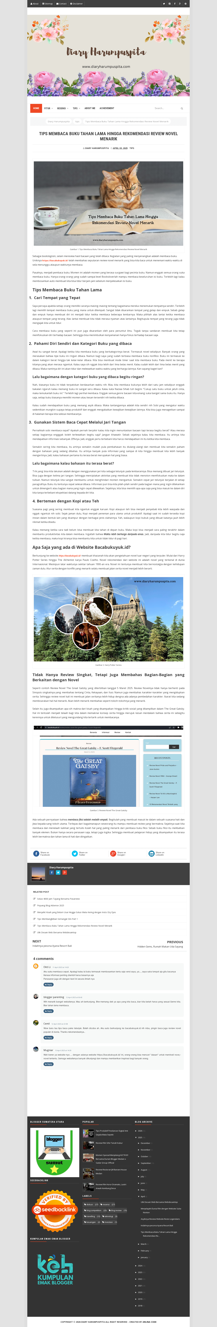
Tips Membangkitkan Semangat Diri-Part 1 (57, 919)
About (35, 3)
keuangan (91, 1222)
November (146, 1149)
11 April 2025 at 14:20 (61, 967)
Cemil (47, 1023)
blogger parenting (54, 997)
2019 (140, 1299)
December (146, 1143)
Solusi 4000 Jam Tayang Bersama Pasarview (58, 898)
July (142, 1176)
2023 (140, 1272)
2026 (140, 1130)
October (145, 1156)
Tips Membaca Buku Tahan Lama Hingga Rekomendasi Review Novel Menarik (74, 925)
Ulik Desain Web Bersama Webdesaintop (56, 932)
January (144, 1257)
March (144, 1244)
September (146, 1163)
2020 (140, 1292)
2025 (140, 1137)
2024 (140, 1265)
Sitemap (48, 3)
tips (131, 148)
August (144, 1169)
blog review (116, 1210)
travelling (91, 1216)
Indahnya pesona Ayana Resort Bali (52, 945)
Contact (62, 3)
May (143, 1189)
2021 (140, 1285)
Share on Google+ (121, 853)
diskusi (90, 1204)
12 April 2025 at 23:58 (60, 1024)
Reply (49, 984)
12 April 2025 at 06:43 (74, 997)
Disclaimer (77, 3)
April (143, 1196)
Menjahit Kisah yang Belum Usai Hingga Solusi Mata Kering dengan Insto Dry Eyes (76, 912)
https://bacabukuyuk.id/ (70, 555)
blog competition (94, 1210)
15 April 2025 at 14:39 (63, 1050)
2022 (140, 1279)
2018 (140, 1305)
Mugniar (48, 1050)
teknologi (109, 1216)
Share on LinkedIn (160, 853)
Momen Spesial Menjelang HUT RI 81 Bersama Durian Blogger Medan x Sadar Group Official (112, 1159)
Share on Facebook (45, 853)
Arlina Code (149, 1321)
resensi (106, 1204)
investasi (109, 1222)
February (145, 1250)
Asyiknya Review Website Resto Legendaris (160, 1219)
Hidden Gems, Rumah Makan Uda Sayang (160, 946)
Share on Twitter (83, 853)
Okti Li (47, 967)
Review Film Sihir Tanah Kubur (109, 1143)
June (143, 1183)
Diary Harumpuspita (61, 867)
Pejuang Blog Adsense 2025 (50, 905)
